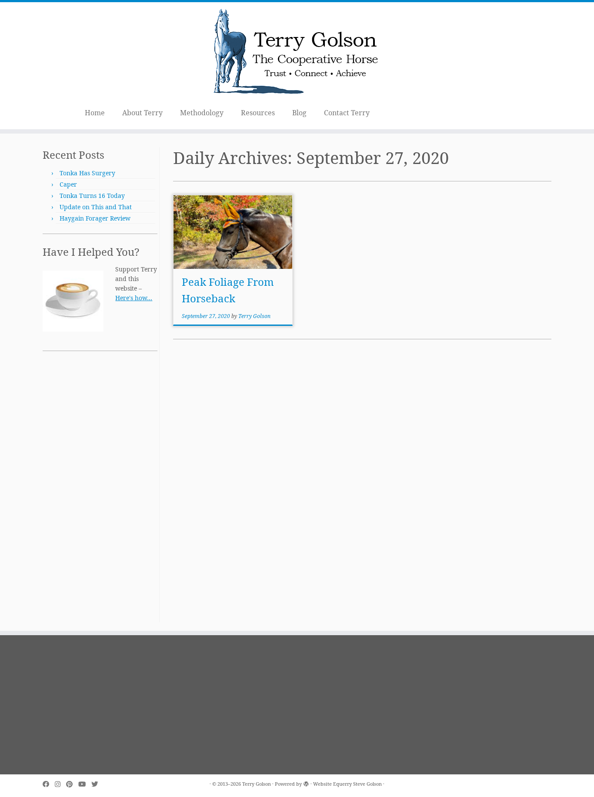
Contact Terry (347, 112)
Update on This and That (96, 207)
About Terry (142, 112)
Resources (258, 112)
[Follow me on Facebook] (49, 784)
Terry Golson (254, 316)
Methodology (202, 112)
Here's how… (133, 298)
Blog (299, 112)
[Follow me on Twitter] (97, 784)
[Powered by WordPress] (306, 782)
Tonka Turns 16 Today (92, 195)
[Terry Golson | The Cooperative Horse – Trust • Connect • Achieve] (297, 53)
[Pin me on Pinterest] (72, 784)
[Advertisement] (100, 491)
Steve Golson (367, 783)
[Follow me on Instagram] (60, 784)
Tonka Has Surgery (87, 173)
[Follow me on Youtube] (84, 784)
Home (95, 112)
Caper (68, 184)
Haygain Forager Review (95, 218)
